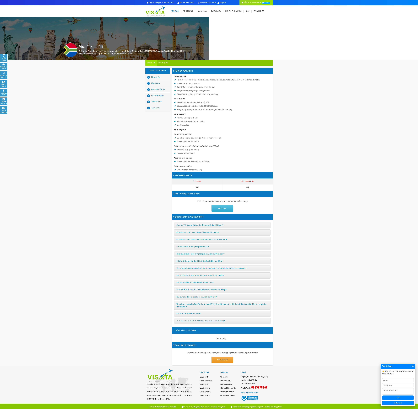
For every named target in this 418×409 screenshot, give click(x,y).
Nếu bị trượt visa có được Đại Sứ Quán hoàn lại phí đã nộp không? (199, 275)
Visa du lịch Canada (206, 381)
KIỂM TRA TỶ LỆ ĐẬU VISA (233, 11)
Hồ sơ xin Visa (155, 77)
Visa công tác (163, 63)
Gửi (398, 398)
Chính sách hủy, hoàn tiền (228, 388)
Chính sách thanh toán (227, 392)
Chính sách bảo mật (226, 384)
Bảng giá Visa (155, 83)
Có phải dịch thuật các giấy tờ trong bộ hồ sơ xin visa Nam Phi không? (201, 290)
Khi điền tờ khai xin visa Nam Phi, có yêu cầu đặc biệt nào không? (199, 261)
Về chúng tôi (224, 377)
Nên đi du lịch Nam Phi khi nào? (187, 314)
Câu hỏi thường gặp (157, 95)
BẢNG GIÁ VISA (216, 11)
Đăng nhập (223, 2)
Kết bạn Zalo (398, 403)
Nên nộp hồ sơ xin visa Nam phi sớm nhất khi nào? (194, 282)
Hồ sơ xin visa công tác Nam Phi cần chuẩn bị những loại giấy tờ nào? (201, 239)
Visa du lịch (151, 63)
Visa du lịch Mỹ (204, 377)
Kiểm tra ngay (222, 208)
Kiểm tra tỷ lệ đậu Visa (158, 89)
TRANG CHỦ (175, 11)
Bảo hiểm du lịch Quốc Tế (187, 2)
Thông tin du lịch (156, 102)
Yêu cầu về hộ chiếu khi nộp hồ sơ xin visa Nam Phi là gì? (196, 297)
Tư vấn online (155, 108)
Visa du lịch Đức (205, 395)
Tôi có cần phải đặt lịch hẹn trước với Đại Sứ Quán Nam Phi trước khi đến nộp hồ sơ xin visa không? (211, 268)
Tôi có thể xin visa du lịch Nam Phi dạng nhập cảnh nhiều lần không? (200, 321)
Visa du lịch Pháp (205, 392)
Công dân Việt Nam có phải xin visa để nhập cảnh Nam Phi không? (200, 225)
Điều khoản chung (225, 381)
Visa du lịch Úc (204, 384)
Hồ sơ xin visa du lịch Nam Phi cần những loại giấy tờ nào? (197, 232)
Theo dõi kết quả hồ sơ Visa (208, 2)
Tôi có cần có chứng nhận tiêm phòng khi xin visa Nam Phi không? (199, 254)
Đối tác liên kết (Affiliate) (227, 395)
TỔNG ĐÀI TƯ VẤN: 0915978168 (252, 2)
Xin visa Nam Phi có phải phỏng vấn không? (192, 247)
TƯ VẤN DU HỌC (259, 11)
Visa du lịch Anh (205, 388)
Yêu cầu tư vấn (223, 360)
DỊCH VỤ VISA (201, 11)
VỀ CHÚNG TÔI (188, 11)
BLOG (247, 11)
